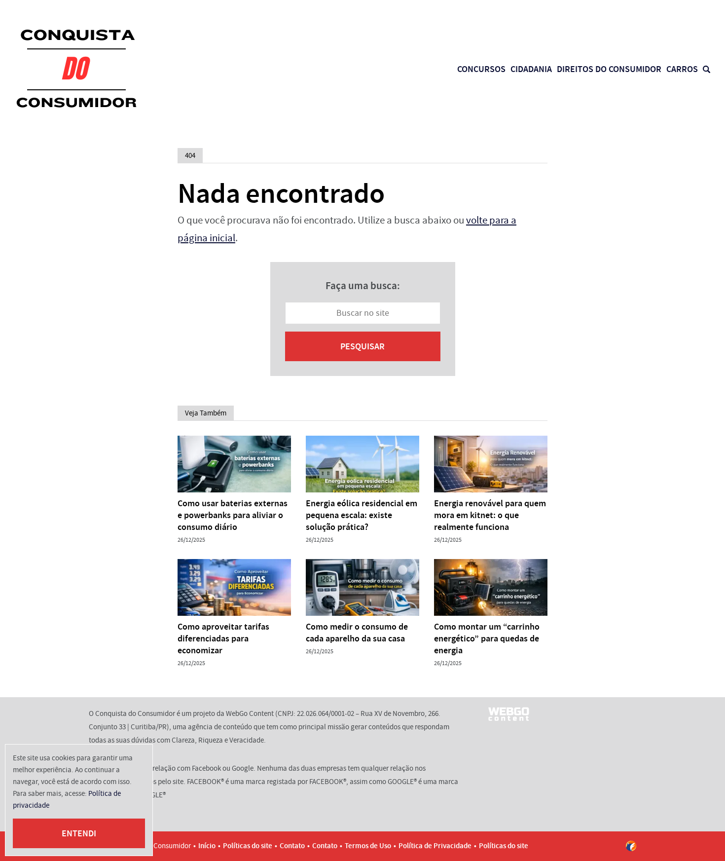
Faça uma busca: (363, 286)
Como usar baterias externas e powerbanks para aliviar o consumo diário (233, 515)
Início (207, 846)
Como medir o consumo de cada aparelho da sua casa (357, 632)
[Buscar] (706, 69)
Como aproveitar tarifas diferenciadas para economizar (223, 638)
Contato (292, 846)
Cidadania (531, 69)
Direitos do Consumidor (609, 69)
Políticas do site (247, 846)
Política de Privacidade (435, 846)
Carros (682, 69)
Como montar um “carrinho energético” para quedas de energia (487, 638)
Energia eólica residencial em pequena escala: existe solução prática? (361, 515)
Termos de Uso (368, 846)
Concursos (481, 69)
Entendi (79, 833)
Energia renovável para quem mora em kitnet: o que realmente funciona (490, 515)
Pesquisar (362, 346)
